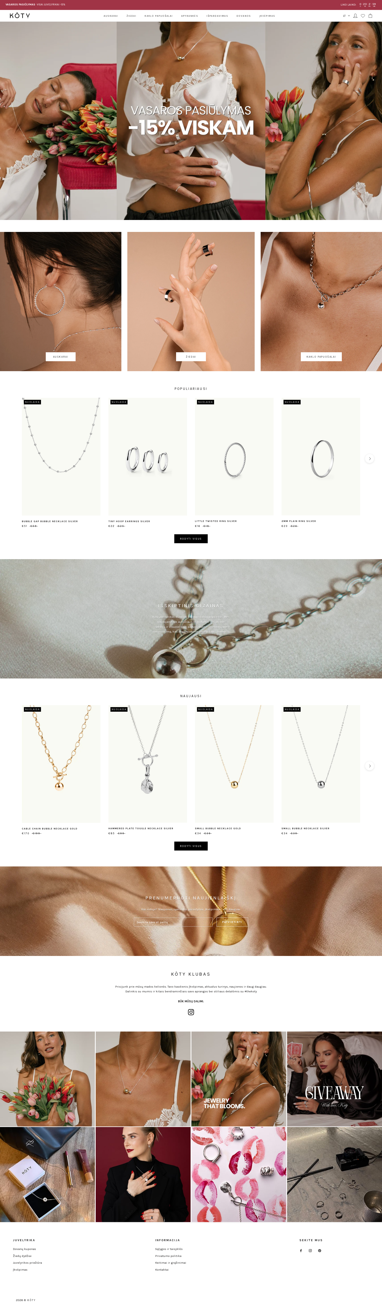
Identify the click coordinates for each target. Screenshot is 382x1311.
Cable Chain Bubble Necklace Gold (50, 828)
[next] (369, 458)
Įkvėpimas (267, 16)
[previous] (12, 458)
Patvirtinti (232, 922)
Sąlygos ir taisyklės (169, 1249)
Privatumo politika (168, 1256)
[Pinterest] (319, 1250)
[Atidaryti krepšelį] (370, 16)
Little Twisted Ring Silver (216, 521)
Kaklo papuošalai (159, 16)
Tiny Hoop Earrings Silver (129, 521)
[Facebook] (300, 1250)
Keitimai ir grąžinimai (170, 1262)
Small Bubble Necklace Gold (218, 828)
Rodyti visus (191, 538)
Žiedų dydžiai (22, 1256)
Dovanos (244, 16)
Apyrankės (189, 16)
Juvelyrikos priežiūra (27, 1262)
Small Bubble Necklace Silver (306, 828)
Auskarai (111, 16)
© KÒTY (30, 1300)
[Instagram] (310, 1250)
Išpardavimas (217, 16)
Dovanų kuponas (24, 1249)
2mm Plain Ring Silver (299, 521)
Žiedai (131, 16)
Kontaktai (162, 1269)
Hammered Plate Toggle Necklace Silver (140, 828)
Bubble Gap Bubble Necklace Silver (50, 521)
